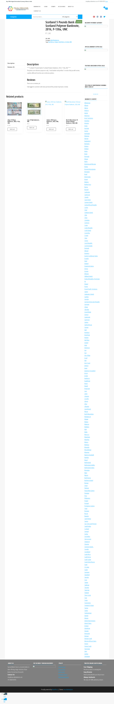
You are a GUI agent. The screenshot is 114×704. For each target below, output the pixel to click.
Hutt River (86, 340)
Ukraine (86, 618)
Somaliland (87, 552)
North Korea (87, 478)
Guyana (86, 327)
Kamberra (87, 378)
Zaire (85, 651)
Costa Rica (87, 233)
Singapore (87, 542)
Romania (86, 511)
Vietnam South (88, 638)
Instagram (97, 17)
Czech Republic (88, 243)
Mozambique (87, 450)
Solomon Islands (89, 547)
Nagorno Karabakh (89, 455)
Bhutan (86, 159)
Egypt (85, 261)
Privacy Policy (61, 669)
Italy (85, 360)
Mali (85, 429)
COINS (45, 6)
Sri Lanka (86, 567)
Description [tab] (11, 63)
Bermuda (86, 156)
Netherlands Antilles (89, 465)
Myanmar (86, 452)
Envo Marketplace (68, 689)
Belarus (86, 146)
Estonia (86, 271)
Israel (85, 358)
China (85, 218)
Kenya (86, 383)
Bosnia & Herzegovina (89, 169)
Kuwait (86, 386)
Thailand (86, 593)
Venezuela (87, 633)
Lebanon (86, 396)
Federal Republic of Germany (92, 279)
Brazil (85, 174)
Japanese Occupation (89, 371)
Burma (86, 187)
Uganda (86, 616)
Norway (86, 483)
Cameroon (87, 195)
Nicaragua (87, 470)
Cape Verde (87, 200)
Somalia (86, 549)
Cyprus (86, 241)
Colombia (86, 220)
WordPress (55, 689)
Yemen (86, 644)
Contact (107, 17)
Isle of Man (87, 355)
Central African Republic (90, 205)
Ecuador (86, 258)
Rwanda (86, 516)
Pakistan (86, 488)
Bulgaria (86, 182)
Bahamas (86, 136)
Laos (85, 391)
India (85, 345)
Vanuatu (86, 631)
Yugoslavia (87, 649)
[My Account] (101, 8)
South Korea (87, 557)
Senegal (86, 531)
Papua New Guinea (89, 491)
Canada (86, 197)
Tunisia (86, 608)
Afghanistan (87, 103)
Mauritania (87, 437)
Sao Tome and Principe (90, 524)
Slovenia (86, 544)
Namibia (86, 457)
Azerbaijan (87, 133)
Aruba (85, 126)
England (86, 263)
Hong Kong (87, 335)
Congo (86, 225)
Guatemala (87, 317)
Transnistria (87, 603)
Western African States (90, 641)
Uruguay (86, 626)
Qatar (85, 508)
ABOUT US (71, 6)
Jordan (86, 376)
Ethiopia (86, 274)
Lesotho (86, 399)
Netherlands (87, 462)
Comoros (86, 223)
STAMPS (53, 6)
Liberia (86, 401)
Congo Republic (88, 228)
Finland (86, 284)
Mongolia (86, 447)
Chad (85, 210)
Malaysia (86, 424)
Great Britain (87, 312)
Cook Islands (87, 230)
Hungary (86, 337)
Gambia (86, 297)
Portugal (86, 503)
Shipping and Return (63, 677)
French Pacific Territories (90, 289)
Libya (85, 404)
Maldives (86, 427)
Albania (86, 105)
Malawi (86, 419)
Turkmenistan (87, 613)
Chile (85, 215)
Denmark (86, 248)
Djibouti (86, 251)
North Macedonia (89, 414)
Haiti (85, 330)
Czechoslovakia (88, 246)
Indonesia (87, 348)
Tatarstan (86, 590)
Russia (86, 513)
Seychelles (87, 536)
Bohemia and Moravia (90, 164)
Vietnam (86, 636)
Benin (85, 154)
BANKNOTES (37, 6)
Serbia (86, 534)
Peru (85, 496)
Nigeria (86, 475)
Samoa (86, 521)
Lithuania (86, 406)
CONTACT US (37, 11)
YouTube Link (95, 94)
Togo (85, 598)
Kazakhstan (87, 381)
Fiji (85, 281)
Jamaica (86, 366)
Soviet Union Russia (89, 562)
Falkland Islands (88, 276)
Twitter (104, 17)
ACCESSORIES (61, 6)
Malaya (86, 422)
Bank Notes (51, 42)
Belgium (86, 149)
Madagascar (87, 417)
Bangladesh (87, 141)
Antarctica (86, 116)
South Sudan (87, 559)
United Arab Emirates (89, 621)
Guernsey (87, 320)
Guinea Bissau (88, 325)
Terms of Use (61, 667)
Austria (86, 131)
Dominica (86, 253)
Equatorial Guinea (89, 266)
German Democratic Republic (92, 302)
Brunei (86, 179)
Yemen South (87, 646)
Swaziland (87, 575)
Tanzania (86, 587)
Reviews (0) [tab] (11, 67)
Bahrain (86, 138)
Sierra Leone (87, 539)
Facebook (101, 17)
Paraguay (86, 493)
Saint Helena (87, 519)
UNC (71, 42)
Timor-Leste (87, 595)
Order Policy (61, 672)
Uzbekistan (87, 628)
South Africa (87, 554)
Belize (86, 151)
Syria (85, 580)
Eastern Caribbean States (91, 256)
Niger (85, 473)
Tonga (86, 600)
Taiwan (86, 582)
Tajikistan (86, 585)
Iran (85, 350)
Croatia (86, 235)
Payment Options (62, 675)
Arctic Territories (88, 118)
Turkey (86, 610)
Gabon (86, 292)
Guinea (86, 322)
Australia (86, 128)
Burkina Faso (87, 184)
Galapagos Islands (89, 294)
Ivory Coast (87, 363)
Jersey (86, 373)
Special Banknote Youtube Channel (94, 17)
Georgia (86, 299)
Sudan (86, 570)
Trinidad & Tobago (89, 605)
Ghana (86, 307)
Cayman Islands (88, 202)
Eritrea (86, 269)
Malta (85, 432)
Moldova (86, 445)
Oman (86, 485)
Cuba (85, 238)
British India (87, 177)
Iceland (86, 343)
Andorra (86, 110)
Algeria (86, 108)
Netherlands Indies (89, 468)
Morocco (86, 434)
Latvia (85, 394)
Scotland (67, 42)
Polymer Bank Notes (59, 42)
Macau (86, 411)
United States (87, 623)
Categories (13, 17)
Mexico (86, 442)
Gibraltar (86, 309)
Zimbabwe (87, 656)
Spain (85, 565)
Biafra (85, 161)
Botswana (87, 172)
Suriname (86, 572)
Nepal (86, 460)
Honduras (87, 332)
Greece (86, 315)
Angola (86, 113)
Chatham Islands (88, 212)
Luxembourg (87, 409)
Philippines (87, 498)
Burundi (86, 190)
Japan (85, 368)
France (86, 286)
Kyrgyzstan (87, 388)
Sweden (86, 577)
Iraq (85, 353)
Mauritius (86, 440)
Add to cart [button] (12, 129)
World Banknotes (55, 40)
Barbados (87, 144)
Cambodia (87, 192)
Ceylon (86, 207)
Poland (86, 501)
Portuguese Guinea (89, 506)
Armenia (86, 123)
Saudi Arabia (87, 526)
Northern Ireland (88, 480)
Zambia (86, 654)
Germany (86, 304)
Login (106, 1)
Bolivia (86, 167)
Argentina (86, 121)
